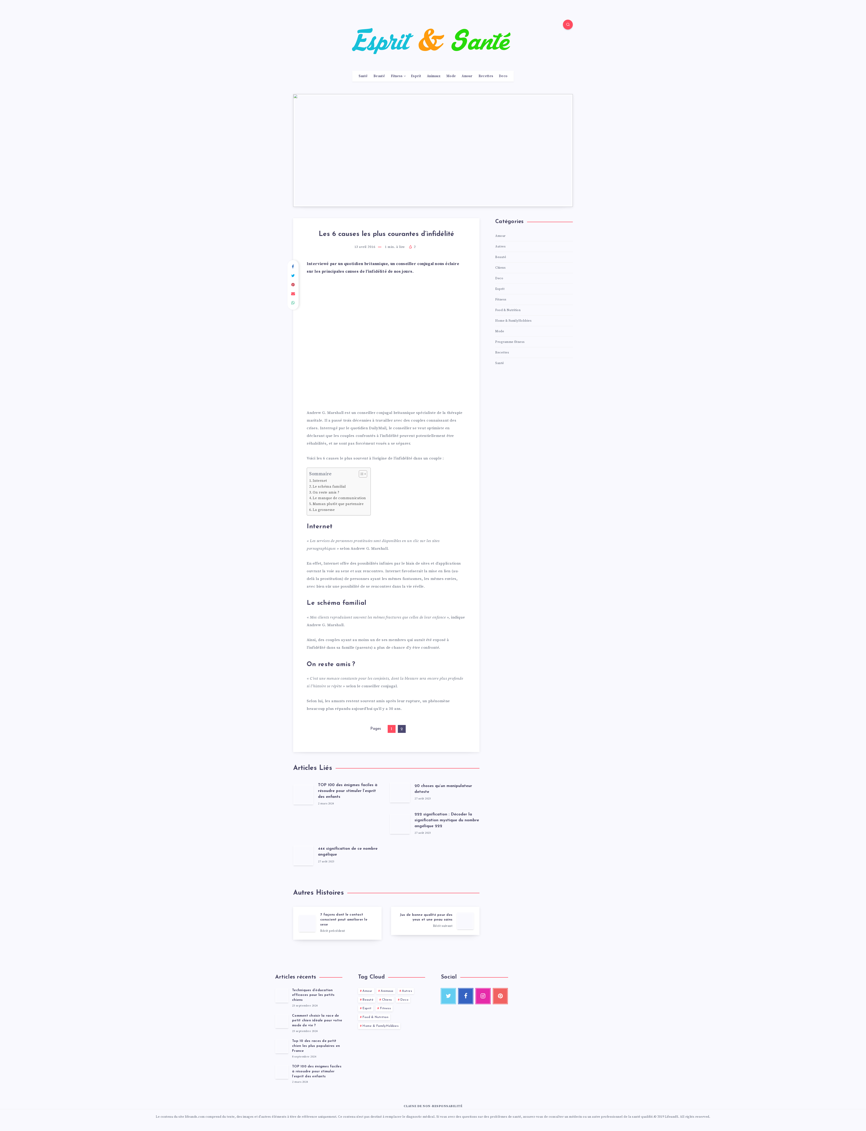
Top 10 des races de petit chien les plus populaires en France (316, 1046)
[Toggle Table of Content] (360, 474)
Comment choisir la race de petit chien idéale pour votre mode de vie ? (317, 1020)
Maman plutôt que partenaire (338, 504)
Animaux (433, 76)
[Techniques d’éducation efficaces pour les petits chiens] (282, 995)
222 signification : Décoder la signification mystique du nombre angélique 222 (447, 820)
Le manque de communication (339, 498)
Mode (451, 76)
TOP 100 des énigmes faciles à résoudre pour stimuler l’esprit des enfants (347, 791)
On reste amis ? (326, 492)
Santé (363, 76)
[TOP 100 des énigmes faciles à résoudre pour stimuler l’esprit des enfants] (282, 1071)
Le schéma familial (329, 487)
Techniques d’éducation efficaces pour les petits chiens (313, 995)
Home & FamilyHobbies (513, 321)
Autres (500, 247)
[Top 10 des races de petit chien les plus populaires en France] (282, 1046)
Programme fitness (510, 342)
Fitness (396, 76)
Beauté (379, 76)
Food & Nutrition (508, 310)
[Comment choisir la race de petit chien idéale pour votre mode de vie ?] (282, 1021)
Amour (467, 76)
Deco (503, 76)
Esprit (416, 76)
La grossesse (324, 510)
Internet (320, 481)
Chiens (500, 268)
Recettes (486, 76)
